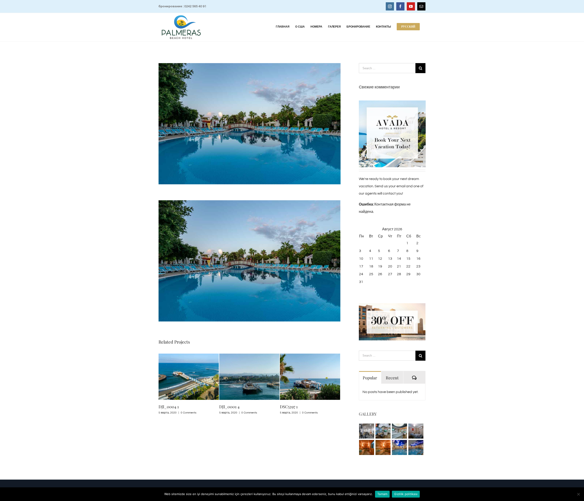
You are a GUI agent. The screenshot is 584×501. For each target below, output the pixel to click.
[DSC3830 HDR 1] (367, 447)
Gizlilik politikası (405, 494)
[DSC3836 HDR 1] (416, 431)
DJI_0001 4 (229, 406)
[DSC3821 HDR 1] (399, 447)
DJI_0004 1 (169, 406)
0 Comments (188, 412)
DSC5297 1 (289, 406)
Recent (392, 377)
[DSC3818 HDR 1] (416, 447)
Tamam (382, 494)
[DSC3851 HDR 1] (367, 431)
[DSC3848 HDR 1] (383, 431)
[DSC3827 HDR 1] (383, 447)
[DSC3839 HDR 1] (399, 431)
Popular (370, 377)
